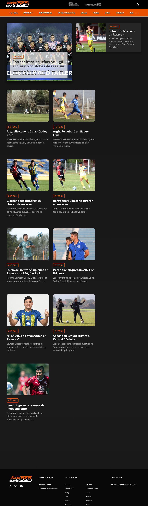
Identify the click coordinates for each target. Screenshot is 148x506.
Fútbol (14, 12)
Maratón (89, 501)
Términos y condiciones (48, 488)
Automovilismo (66, 12)
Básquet (28, 12)
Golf (107, 12)
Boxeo (133, 12)
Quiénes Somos (45, 484)
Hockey (120, 12)
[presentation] (136, 13)
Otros (88, 505)
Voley (84, 12)
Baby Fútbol (45, 12)
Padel (96, 12)
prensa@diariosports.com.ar (125, 484)
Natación (68, 505)
